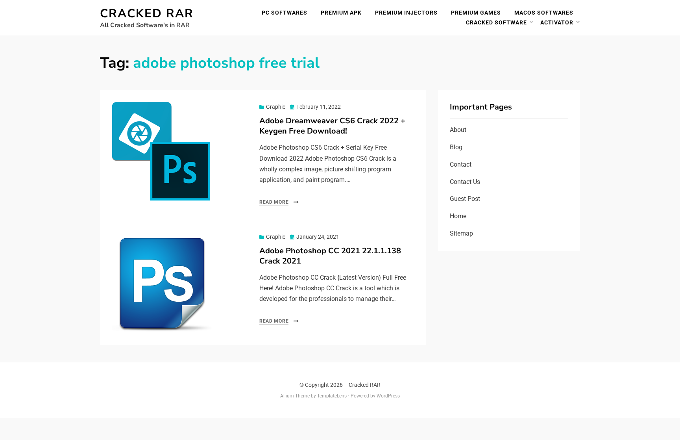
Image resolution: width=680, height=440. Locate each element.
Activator (556, 22)
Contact (460, 164)
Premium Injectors (406, 12)
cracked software (496, 22)
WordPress (388, 396)
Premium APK (341, 12)
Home (458, 216)
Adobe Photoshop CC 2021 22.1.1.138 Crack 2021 (330, 255)
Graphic (275, 107)
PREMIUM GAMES (476, 12)
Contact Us (465, 182)
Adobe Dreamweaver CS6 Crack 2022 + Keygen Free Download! (332, 125)
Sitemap (461, 233)
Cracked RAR (147, 14)
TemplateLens (332, 396)
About (458, 130)
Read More (273, 202)
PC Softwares (284, 12)
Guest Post (465, 198)
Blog (456, 147)
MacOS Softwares (543, 12)
